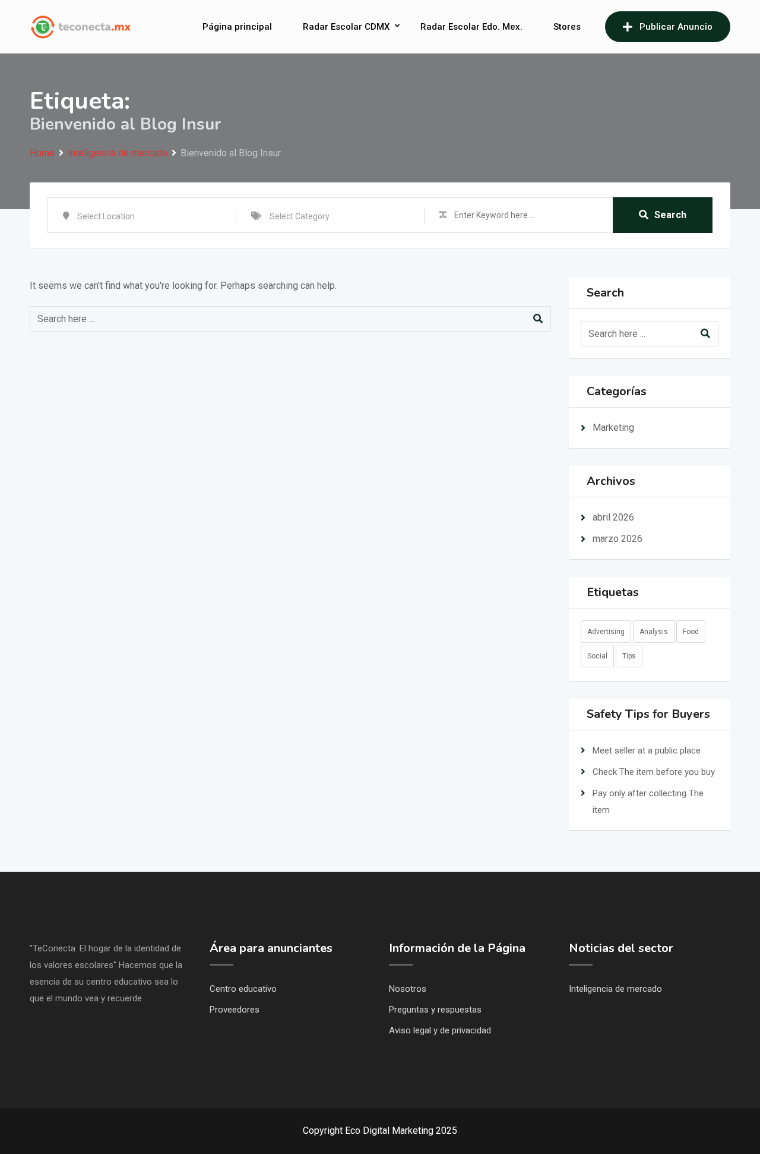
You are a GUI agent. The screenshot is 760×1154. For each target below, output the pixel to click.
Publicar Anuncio (675, 26)
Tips (629, 656)
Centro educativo (243, 988)
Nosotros (407, 988)
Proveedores (234, 1009)
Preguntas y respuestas (435, 1009)
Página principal (237, 26)
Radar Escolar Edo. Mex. (471, 26)
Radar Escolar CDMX (346, 26)
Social (597, 656)
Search (670, 214)
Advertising (606, 632)
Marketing (613, 427)
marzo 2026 (617, 538)
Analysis (653, 632)
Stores (567, 26)
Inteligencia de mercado (615, 988)
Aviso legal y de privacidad (440, 1030)
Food (691, 632)
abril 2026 (613, 517)
